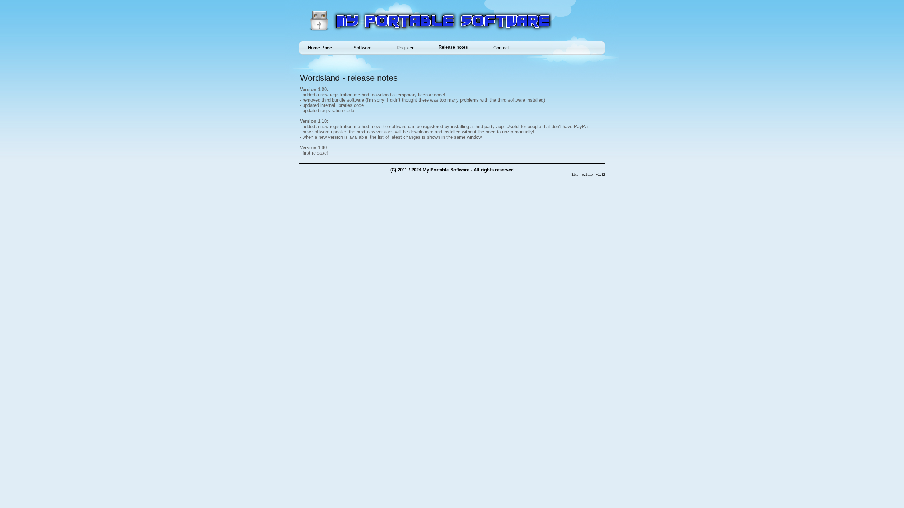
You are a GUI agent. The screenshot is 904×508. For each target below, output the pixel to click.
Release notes (453, 47)
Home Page (320, 47)
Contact (501, 47)
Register (405, 47)
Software (362, 47)
